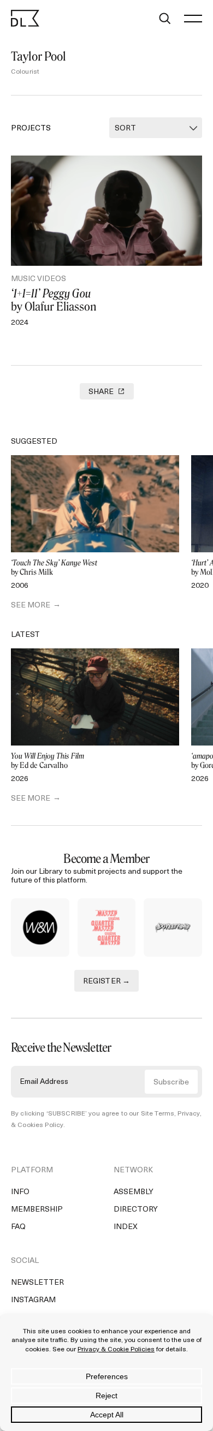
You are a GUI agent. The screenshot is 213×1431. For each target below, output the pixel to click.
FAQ (18, 1227)
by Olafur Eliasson (54, 300)
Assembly (133, 1192)
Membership (37, 1210)
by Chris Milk (54, 568)
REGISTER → (107, 981)
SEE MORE (30, 605)
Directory (136, 1210)
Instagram (33, 1300)
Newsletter (37, 1283)
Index (126, 1227)
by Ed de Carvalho (47, 761)
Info (20, 1192)
